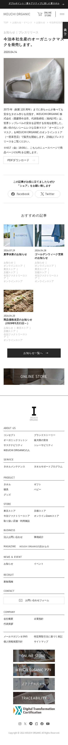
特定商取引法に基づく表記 (48, 636)
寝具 (6, 489)
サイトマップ (41, 641)
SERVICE (9, 459)
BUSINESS (9, 530)
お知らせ (9, 32)
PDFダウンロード (18, 160)
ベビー (37, 489)
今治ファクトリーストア (15, 276)
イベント (38, 564)
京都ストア (9, 272)
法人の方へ (65, 30)
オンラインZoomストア (46, 516)
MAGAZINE (26, 546)
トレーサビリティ (43, 445)
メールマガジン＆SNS (16, 636)
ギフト (37, 484)
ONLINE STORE (48, 14)
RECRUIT (9, 575)
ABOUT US (9, 428)
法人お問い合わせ (13, 537)
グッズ (7, 494)
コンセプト (9, 435)
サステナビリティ (13, 445)
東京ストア (9, 269)
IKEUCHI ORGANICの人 (17, 450)
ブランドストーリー (44, 435)
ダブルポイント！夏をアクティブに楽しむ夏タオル (34, 3)
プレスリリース (28, 32)
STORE (7, 504)
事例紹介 (38, 537)
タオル (7, 484)
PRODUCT (9, 477)
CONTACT (9, 591)
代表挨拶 (8, 624)
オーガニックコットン (15, 440)
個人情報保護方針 (13, 641)
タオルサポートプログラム (48, 466)
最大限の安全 (41, 440)
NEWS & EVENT (13, 557)
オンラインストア (13, 266)
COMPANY (9, 612)
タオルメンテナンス (14, 466)
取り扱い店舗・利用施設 (17, 521)
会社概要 (8, 619)
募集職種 (8, 581)
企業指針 (38, 619)
